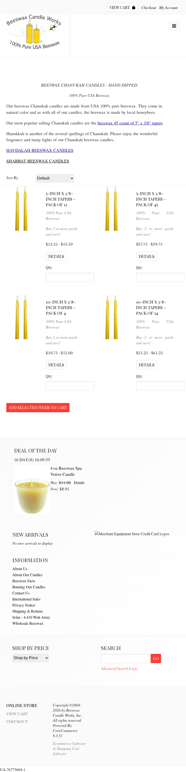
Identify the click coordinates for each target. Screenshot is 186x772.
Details (79, 482)
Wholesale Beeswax (27, 623)
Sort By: (12, 177)
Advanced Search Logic (119, 668)
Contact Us (21, 592)
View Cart (120, 7)
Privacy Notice (23, 605)
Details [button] (56, 256)
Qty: (49, 267)
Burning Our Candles (28, 586)
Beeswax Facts (23, 580)
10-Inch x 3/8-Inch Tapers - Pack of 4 (61, 307)
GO (156, 658)
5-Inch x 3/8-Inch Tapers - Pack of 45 (151, 198)
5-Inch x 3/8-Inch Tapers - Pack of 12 (61, 198)
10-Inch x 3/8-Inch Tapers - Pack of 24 (151, 307)
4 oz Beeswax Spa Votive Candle (66, 471)
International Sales (26, 598)
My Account (168, 7)
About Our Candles (27, 574)
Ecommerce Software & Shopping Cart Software (69, 748)
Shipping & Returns (27, 611)
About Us (19, 568)
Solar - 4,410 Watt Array (31, 617)
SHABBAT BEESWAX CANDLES (37, 161)
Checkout (148, 7)
